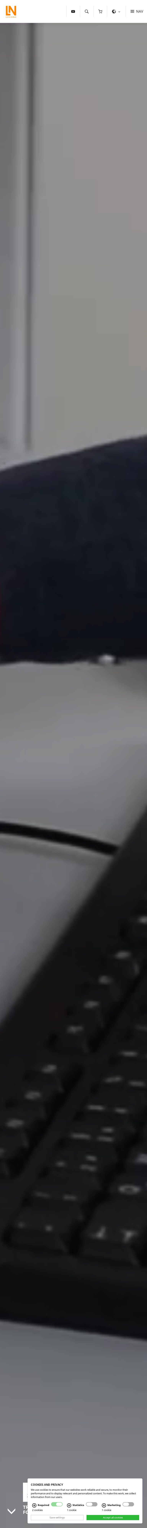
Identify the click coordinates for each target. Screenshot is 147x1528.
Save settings (57, 1517)
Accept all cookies (113, 1517)
